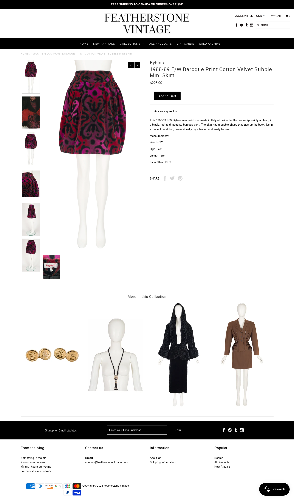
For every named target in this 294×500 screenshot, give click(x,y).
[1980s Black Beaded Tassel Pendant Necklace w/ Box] (115, 405)
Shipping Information (162, 462)
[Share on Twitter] (172, 179)
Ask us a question (165, 111)
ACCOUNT (242, 15)
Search (218, 458)
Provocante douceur (33, 462)
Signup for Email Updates (61, 430)
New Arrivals (104, 43)
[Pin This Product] (180, 179)
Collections (130, 43)
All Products (160, 43)
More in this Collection (147, 297)
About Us (155, 458)
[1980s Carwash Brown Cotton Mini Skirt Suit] (241, 405)
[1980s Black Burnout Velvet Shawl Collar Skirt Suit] (178, 405)
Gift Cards (185, 43)
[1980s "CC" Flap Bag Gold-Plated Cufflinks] (52, 405)
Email (89, 458)
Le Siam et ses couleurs (36, 471)
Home (84, 43)
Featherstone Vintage (116, 485)
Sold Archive (210, 43)
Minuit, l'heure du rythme (36, 466)
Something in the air (33, 458)
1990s (35, 53)
